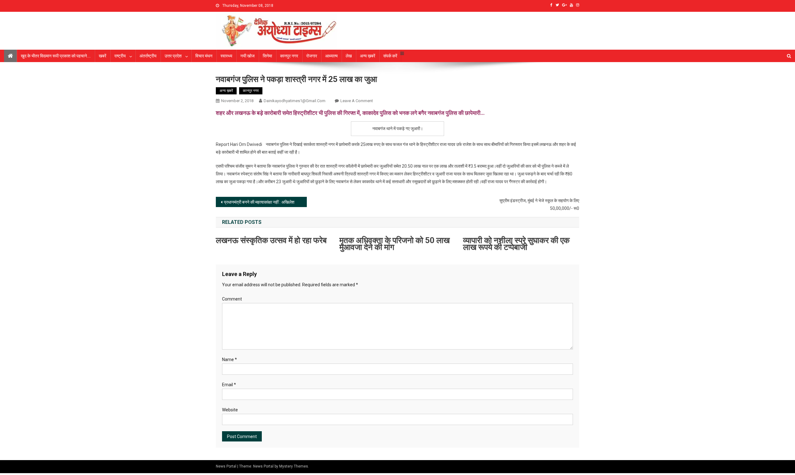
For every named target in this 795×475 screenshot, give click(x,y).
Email (229, 384)
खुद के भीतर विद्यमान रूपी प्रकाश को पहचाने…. (56, 55)
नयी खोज (247, 55)
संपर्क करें (390, 55)
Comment (232, 298)
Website (230, 409)
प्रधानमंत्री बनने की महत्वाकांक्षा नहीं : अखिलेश (259, 202)
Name (229, 359)
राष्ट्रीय (120, 55)
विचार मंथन (203, 55)
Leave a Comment (356, 100)
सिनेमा (267, 55)
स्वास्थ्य (226, 55)
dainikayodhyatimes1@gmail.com (294, 100)
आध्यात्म (331, 55)
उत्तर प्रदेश (173, 55)
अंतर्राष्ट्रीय (148, 55)
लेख (349, 55)
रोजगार (311, 55)
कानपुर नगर (289, 55)
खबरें (102, 55)
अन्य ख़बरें (367, 55)
